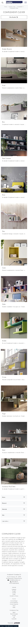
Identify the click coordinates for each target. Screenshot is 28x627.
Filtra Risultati (12, 17)
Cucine (14, 599)
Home (5, 6)
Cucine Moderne (14, 602)
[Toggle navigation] (25, 2)
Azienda (14, 587)
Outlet (14, 594)
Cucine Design (14, 601)
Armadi (14, 615)
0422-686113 (15, 581)
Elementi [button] (4, 503)
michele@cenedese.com (14, 580)
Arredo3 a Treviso (14, 596)
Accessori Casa (12, 6)
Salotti (14, 612)
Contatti (14, 592)
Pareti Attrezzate (14, 614)
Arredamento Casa (14, 610)
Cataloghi (14, 589)
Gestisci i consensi (14, 626)
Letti (14, 617)
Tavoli (14, 606)
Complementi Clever (14, 8)
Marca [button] (3, 497)
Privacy (2, 626)
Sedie (14, 607)
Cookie (6, 626)
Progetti (14, 591)
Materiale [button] (4, 509)
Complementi (20, 6)
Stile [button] (3, 515)
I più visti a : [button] (5, 521)
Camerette (14, 619)
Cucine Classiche (14, 604)
